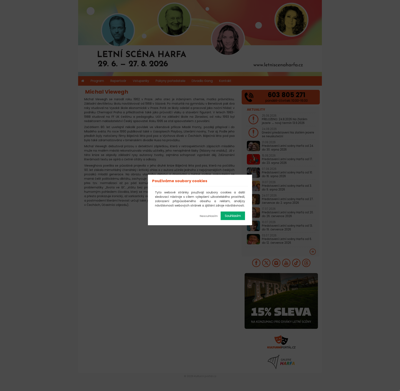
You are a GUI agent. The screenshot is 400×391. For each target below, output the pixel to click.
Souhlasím (233, 216)
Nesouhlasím (209, 216)
